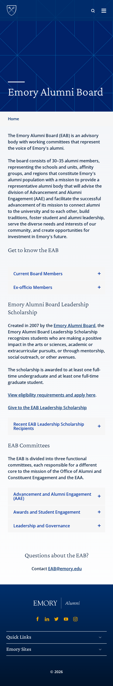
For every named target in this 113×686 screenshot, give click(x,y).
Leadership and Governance (41, 526)
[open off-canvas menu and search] (104, 10)
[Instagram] (75, 619)
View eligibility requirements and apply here (51, 395)
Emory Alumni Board (74, 325)
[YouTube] (66, 619)
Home (13, 118)
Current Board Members (38, 274)
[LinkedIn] (47, 619)
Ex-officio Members (32, 287)
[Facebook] (37, 619)
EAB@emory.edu (65, 569)
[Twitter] (56, 619)
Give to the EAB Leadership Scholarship (47, 407)
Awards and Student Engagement (46, 512)
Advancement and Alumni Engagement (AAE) (52, 496)
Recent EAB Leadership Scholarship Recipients (48, 426)
